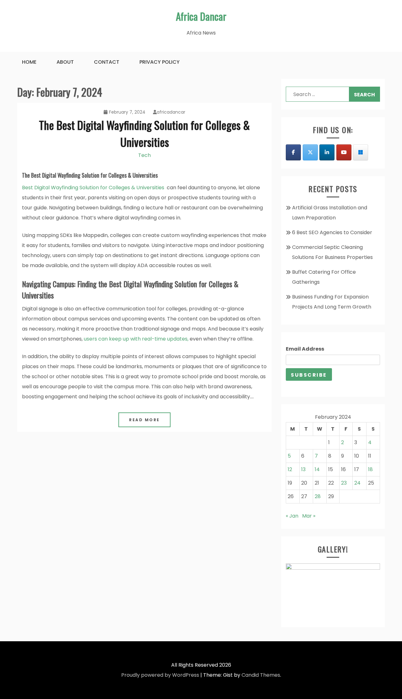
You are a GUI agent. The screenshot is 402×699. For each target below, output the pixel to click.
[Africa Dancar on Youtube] (343, 152)
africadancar (171, 112)
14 (317, 469)
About (65, 62)
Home (29, 62)
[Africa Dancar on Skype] (360, 152)
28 (318, 496)
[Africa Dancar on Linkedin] (326, 152)
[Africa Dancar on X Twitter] (310, 152)
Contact (106, 62)
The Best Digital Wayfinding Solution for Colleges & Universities (144, 133)
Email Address (305, 348)
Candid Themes (261, 675)
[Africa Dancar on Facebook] (293, 152)
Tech (144, 155)
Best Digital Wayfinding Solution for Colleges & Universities (93, 187)
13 (303, 469)
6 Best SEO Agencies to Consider (332, 232)
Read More (144, 419)
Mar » (308, 515)
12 (290, 469)
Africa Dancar (201, 16)
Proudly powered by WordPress (160, 675)
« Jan (292, 515)
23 (344, 483)
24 (357, 483)
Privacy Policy (159, 62)
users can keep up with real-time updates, (136, 338)
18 (370, 469)
